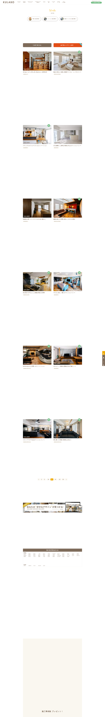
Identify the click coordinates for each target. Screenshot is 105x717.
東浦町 (63, 556)
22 (59, 479)
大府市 (68, 554)
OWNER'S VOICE (38, 2)
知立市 (78, 554)
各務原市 (29, 565)
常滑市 (44, 554)
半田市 (49, 553)
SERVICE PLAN (30, 2)
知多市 (73, 554)
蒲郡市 (34, 554)
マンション (51, 18)
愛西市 (49, 555)
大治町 (44, 556)
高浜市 (29, 555)
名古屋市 (25, 553)
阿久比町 (58, 556)
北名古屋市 (59, 555)
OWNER (58, 2)
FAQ (63, 2)
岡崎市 (34, 553)
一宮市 (39, 553)
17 (51, 479)
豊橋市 (29, 553)
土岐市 (44, 565)
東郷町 (25, 556)
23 (63, 479)
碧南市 (68, 553)
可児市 (34, 565)
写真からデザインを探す (72, 45)
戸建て (35, 18)
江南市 (49, 554)
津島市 (63, 553)
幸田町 (68, 556)
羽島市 (25, 565)
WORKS (24, 2)
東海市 (63, 554)
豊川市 (58, 553)
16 (48, 479)
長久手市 (78, 555)
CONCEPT (19, 2)
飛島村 (54, 556)
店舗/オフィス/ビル (69, 18)
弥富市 (63, 555)
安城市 (25, 554)
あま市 (73, 555)
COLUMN (53, 2)
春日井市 (54, 553)
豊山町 (29, 556)
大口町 (34, 556)
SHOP (49, 2)
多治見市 (39, 565)
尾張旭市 (25, 555)
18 (55, 479)
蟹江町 (49, 556)
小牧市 (54, 554)
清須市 (54, 555)
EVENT (44, 2)
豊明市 (39, 555)
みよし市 (68, 555)
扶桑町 (39, 556)
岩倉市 (34, 555)
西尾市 (29, 554)
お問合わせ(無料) (97, 2)
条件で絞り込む (38, 45)
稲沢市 (58, 554)
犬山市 (39, 554)
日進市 (44, 555)
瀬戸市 (44, 553)
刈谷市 (73, 553)
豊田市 (78, 553)
